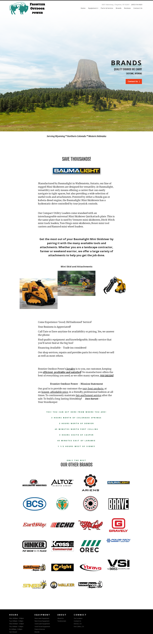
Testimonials (61, 621)
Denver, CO (78, 624)
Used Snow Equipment (42, 626)
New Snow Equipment (42, 621)
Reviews (127, 8)
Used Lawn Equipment (42, 624)
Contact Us (137, 8)
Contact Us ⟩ (134, 81)
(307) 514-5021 (136, 4)
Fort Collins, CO (79, 626)
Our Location (78, 618)
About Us (60, 618)
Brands (118, 8)
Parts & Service (107, 8)
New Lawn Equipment (42, 618)
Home (83, 8)
